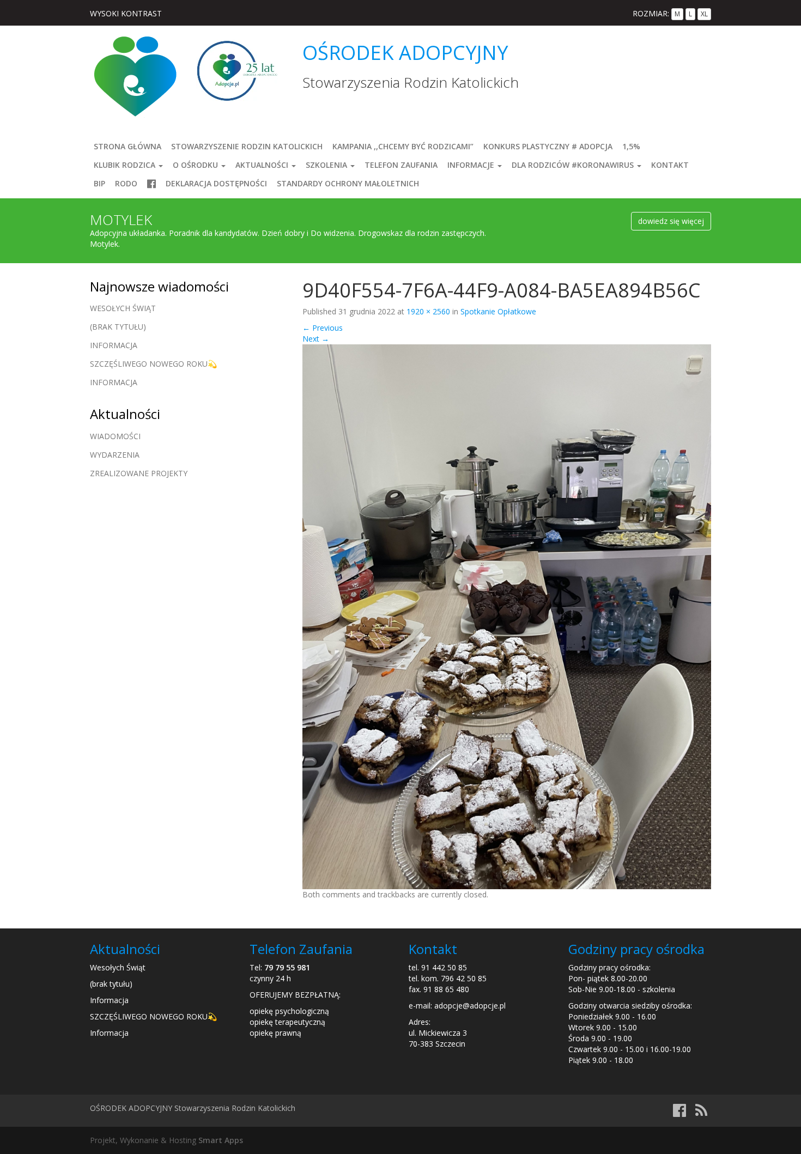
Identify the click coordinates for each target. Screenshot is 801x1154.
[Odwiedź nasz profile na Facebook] (151, 183)
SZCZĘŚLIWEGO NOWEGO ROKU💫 (153, 364)
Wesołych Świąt (123, 308)
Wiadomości (115, 436)
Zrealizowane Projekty (138, 473)
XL (704, 14)
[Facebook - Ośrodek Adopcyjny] (679, 1113)
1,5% (631, 146)
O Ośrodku (196, 165)
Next (315, 338)
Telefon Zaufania (401, 165)
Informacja (113, 345)
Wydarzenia (114, 455)
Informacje (471, 165)
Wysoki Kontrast (126, 13)
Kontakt (670, 165)
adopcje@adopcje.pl (470, 1005)
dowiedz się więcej (671, 221)
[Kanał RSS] (701, 1113)
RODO (126, 183)
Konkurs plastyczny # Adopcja (547, 146)
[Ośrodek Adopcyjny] (135, 75)
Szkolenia (327, 165)
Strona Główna (127, 146)
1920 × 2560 (428, 311)
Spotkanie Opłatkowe (498, 311)
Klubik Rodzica (125, 165)
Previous (322, 328)
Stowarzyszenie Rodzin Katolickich (247, 146)
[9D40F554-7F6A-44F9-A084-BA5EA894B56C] (506, 616)
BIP (99, 183)
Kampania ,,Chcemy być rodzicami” (403, 146)
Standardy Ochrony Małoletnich (348, 183)
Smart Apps (220, 1140)
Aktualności (262, 165)
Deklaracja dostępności (216, 183)
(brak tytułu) (118, 326)
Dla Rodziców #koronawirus (574, 165)
